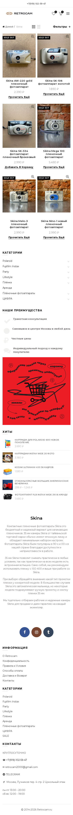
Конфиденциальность (16, 660)
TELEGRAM (13, 774)
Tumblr (48, 632)
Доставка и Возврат (15, 675)
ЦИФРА (7, 298)
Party (6, 271)
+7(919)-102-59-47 (36, 3)
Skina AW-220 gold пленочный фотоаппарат (19, 83)
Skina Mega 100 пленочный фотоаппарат (54, 154)
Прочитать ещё (19, 97)
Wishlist (55, 12)
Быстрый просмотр (33, 36)
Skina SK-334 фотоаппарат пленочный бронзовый (19, 154)
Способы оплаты (13, 670)
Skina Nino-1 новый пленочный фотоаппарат (54, 224)
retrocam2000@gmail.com (21, 767)
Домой (9, 26)
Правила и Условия (14, 665)
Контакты (8, 680)
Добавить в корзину (19, 167)
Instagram (36, 632)
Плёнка (7, 282)
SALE (6, 735)
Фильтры (60, 26)
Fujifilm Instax (11, 266)
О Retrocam (10, 656)
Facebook (25, 632)
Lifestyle (8, 277)
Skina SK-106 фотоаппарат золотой (54, 82)
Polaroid (7, 260)
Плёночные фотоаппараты (19, 293)
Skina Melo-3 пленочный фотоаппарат (19, 224)
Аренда (7, 287)
